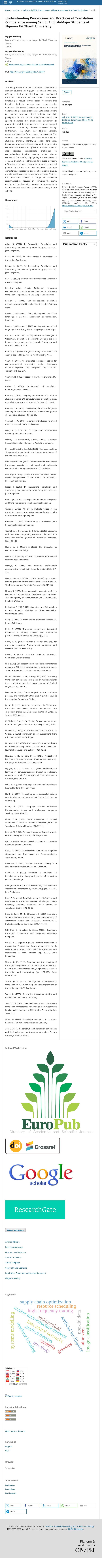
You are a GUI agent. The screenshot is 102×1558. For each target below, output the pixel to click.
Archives (16, 10)
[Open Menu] (5, 2)
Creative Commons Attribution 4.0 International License (77, 161)
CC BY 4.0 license (75, 1529)
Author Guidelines (13, 1257)
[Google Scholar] (41, 1191)
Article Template (12, 1262)
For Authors (10, 1489)
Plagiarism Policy (12, 1278)
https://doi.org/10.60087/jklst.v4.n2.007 (27, 71)
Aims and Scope (12, 1242)
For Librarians (10, 1493)
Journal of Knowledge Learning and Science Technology (69, 1526)
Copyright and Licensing (16, 1268)
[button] (70, 221)
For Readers (10, 1485)
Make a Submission (15, 1230)
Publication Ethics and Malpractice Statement (25, 1273)
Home (7, 10)
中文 (7, 1450)
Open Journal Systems (15, 1431)
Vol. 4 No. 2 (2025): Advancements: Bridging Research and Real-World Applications (55, 10)
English (8, 1446)
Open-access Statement (15, 1252)
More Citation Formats (73, 211)
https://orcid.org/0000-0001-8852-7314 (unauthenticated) (31, 64)
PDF (68, 92)
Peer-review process (14, 1247)
